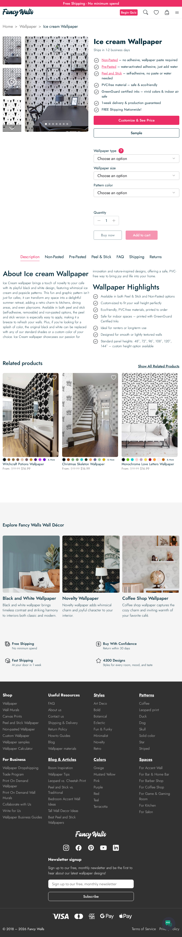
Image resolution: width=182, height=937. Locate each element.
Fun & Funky (103, 729)
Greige (99, 767)
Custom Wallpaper (16, 735)
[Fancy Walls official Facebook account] (78, 847)
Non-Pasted (110, 60)
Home (8, 26)
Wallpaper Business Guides (22, 817)
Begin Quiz (128, 12)
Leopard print (149, 709)
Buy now (108, 235)
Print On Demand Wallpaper (15, 783)
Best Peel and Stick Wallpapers (62, 820)
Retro (97, 748)
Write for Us (12, 810)
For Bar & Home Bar (154, 774)
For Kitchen (147, 805)
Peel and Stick (112, 73)
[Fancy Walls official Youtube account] (103, 847)
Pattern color (103, 185)
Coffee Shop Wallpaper (145, 598)
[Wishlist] (156, 12)
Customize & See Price (137, 120)
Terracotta (100, 806)
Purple (98, 787)
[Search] (145, 13)
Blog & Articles (62, 759)
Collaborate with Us (17, 804)
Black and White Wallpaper (29, 598)
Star (141, 742)
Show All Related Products (158, 366)
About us (54, 709)
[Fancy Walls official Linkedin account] (115, 847)
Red (96, 793)
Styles (99, 695)
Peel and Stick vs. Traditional (61, 790)
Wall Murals (11, 709)
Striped (144, 748)
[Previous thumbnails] (12, 40)
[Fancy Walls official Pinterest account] (91, 847)
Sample (136, 133)
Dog (142, 722)
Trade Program (13, 774)
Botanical (100, 716)
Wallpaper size (105, 168)
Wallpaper (28, 26)
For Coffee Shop (151, 787)
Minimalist (101, 735)
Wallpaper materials (62, 748)
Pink (97, 780)
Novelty (99, 742)
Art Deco (100, 703)
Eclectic (99, 722)
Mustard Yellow (104, 774)
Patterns (146, 695)
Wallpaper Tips (58, 774)
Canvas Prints (12, 716)
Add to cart (141, 235)
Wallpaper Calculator (18, 748)
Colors (100, 759)
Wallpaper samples (16, 742)
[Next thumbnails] (12, 128)
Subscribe (91, 896)
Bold (97, 709)
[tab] (30, 257)
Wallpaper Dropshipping (20, 767)
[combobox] (136, 158)
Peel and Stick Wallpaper (21, 722)
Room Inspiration (60, 767)
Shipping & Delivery (63, 722)
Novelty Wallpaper (80, 598)
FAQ (51, 703)
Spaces (145, 759)
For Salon (146, 811)
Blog (51, 742)
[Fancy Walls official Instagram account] (66, 847)
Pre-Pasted (109, 66)
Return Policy (57, 729)
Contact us (56, 716)
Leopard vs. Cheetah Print (67, 780)
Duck (143, 716)
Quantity (100, 212)
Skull (142, 729)
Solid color (147, 735)
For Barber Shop (151, 780)
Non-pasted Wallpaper (19, 729)
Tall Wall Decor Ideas (63, 810)
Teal (96, 800)
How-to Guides (59, 735)
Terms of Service (144, 928)
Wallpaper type (108, 150)
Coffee (144, 703)
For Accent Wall (150, 767)
